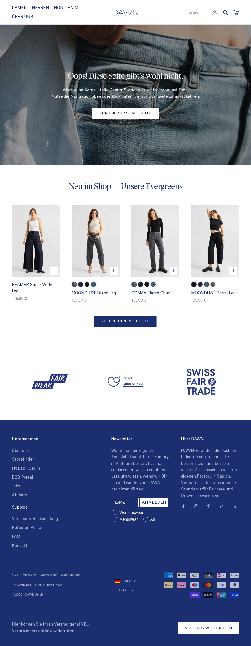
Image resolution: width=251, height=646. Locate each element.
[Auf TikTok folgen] (221, 506)
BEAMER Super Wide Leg (32, 288)
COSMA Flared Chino (151, 293)
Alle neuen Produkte (125, 321)
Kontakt (19, 546)
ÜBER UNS (22, 17)
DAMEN (19, 8)
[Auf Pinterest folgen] (208, 506)
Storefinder (23, 459)
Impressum (29, 575)
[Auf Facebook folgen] (183, 506)
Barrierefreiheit (21, 585)
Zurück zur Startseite (125, 113)
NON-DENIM (66, 8)
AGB (15, 575)
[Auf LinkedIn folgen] (234, 506)
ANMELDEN (154, 502)
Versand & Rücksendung (35, 519)
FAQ (16, 536)
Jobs (16, 486)
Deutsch (194, 13)
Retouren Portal (27, 528)
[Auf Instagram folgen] (196, 506)
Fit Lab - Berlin (26, 468)
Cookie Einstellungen (48, 585)
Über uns (20, 451)
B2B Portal (22, 477)
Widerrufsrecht (70, 575)
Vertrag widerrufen (208, 628)
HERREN (40, 8)
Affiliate (19, 495)
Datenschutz (48, 575)
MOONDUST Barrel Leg (94, 293)
